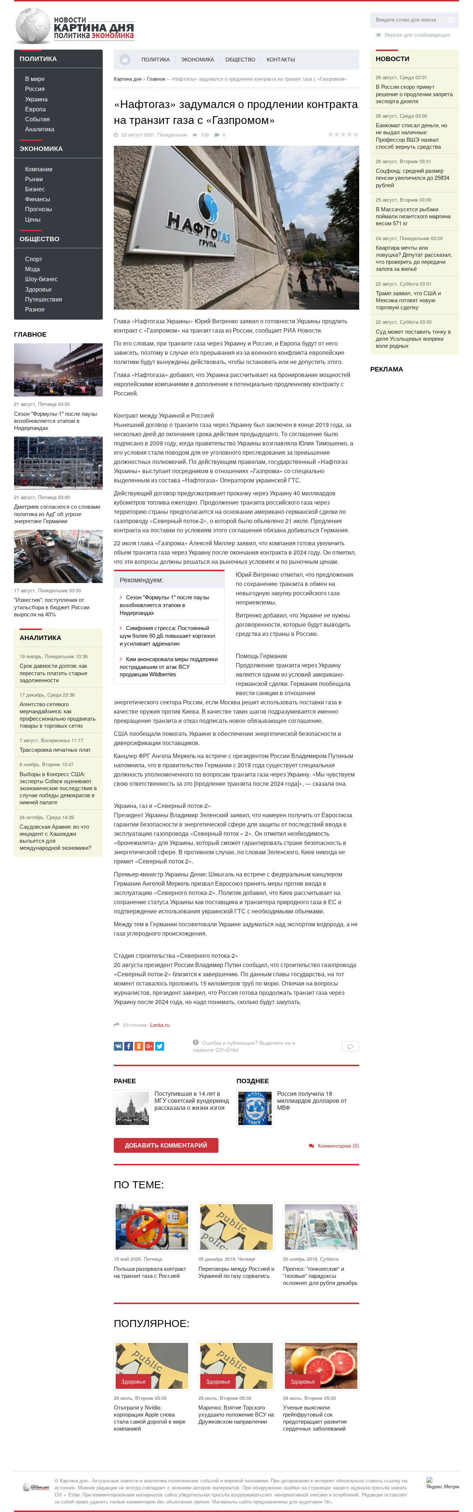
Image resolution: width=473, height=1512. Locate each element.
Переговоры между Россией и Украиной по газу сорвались (236, 1272)
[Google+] (149, 1046)
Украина (36, 99)
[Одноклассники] (139, 1046)
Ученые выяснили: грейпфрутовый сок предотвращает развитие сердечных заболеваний (315, 1418)
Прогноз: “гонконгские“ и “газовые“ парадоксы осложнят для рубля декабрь (320, 1275)
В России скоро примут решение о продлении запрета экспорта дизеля (414, 93)
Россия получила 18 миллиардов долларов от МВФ (312, 1100)
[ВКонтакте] (118, 1046)
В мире (35, 78)
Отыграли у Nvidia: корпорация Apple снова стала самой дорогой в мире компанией (150, 1418)
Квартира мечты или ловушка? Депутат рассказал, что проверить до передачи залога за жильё (414, 258)
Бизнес (35, 189)
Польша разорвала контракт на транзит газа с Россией (150, 1272)
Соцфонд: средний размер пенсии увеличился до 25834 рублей (412, 177)
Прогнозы (38, 209)
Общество (240, 59)
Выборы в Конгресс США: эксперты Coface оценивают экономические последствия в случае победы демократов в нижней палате (58, 788)
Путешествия (43, 299)
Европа (35, 109)
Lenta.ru (160, 1024)
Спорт (33, 259)
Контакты (281, 59)
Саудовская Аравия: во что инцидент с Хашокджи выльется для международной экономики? (55, 837)
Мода (32, 269)
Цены (33, 219)
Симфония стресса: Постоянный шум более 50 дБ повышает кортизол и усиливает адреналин (167, 635)
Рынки (34, 179)
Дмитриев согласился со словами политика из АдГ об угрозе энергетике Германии (57, 513)
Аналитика (39, 129)
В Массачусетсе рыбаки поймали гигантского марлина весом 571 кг (413, 216)
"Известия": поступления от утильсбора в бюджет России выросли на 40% (51, 606)
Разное (35, 309)
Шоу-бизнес (41, 279)
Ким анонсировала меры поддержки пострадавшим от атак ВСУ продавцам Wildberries (169, 666)
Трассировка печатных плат (55, 749)
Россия (35, 88)
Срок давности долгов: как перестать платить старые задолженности (53, 672)
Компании (38, 169)
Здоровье (38, 289)
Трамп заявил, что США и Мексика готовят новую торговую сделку (408, 300)
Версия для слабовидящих (417, 34)
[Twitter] (159, 1046)
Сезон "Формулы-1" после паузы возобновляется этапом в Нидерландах (55, 420)
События (37, 119)
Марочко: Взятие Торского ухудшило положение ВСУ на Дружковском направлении (236, 1414)
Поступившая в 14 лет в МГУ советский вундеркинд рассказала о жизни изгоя (191, 1100)
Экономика (197, 59)
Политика (156, 59)
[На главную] (75, 25)
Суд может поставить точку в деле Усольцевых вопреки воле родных (413, 338)
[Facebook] (128, 1046)
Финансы (37, 199)
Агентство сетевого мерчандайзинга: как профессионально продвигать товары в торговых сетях (58, 714)
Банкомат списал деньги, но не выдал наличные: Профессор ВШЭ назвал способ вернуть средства (411, 135)
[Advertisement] (414, 489)
